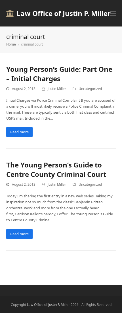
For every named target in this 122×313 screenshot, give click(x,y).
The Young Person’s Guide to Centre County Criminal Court (56, 169)
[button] (113, 13)
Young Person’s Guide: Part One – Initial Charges (59, 73)
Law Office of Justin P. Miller (63, 13)
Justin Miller (57, 88)
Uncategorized (90, 88)
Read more (19, 131)
